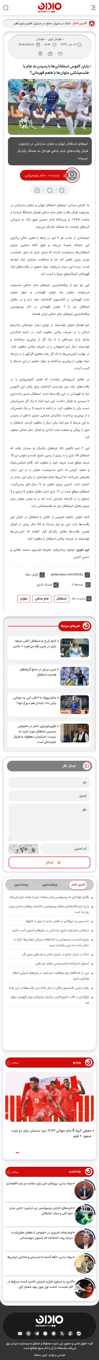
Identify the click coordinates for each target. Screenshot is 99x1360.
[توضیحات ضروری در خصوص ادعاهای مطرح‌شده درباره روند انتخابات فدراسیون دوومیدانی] (84, 1239)
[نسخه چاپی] (40, 53)
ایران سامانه (40, 1355)
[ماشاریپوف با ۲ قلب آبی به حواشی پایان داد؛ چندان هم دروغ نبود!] (74, 704)
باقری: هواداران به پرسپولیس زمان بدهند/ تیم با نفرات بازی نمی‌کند (49, 897)
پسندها (78, 584)
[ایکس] (62, 1333)
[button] (17, 1152)
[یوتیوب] (20, 1333)
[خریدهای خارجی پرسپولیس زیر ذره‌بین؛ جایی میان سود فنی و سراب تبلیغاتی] (84, 1215)
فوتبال (40, 39)
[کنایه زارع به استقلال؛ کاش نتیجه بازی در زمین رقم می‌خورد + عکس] (74, 647)
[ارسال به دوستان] (60, 53)
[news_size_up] (37, 190)
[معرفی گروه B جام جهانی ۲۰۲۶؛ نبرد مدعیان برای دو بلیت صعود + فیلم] (49, 1098)
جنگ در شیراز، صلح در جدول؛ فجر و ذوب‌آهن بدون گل (38, 23)
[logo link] (50, 8)
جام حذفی (42, 598)
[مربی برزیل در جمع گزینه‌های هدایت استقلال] (74, 676)
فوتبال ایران (55, 39)
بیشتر (14, 1063)
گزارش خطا (32, 575)
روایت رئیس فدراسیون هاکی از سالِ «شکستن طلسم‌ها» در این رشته (49, 988)
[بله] (79, 1333)
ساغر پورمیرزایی (35, 175)
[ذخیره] (50, 54)
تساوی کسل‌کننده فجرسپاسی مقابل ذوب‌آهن (62, 963)
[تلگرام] (37, 1333)
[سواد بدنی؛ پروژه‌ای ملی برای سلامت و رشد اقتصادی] (84, 1190)
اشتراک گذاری (44, 585)
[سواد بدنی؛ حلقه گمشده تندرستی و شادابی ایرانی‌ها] (84, 1264)
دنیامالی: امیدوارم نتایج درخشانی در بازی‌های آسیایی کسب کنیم (51, 930)
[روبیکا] (54, 1333)
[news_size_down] (62, 190)
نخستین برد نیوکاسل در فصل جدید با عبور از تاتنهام (57, 921)
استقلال (61, 598)
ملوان (23, 598)
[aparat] (28, 1333)
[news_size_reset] (49, 190)
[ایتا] (71, 1333)
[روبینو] (45, 1333)
